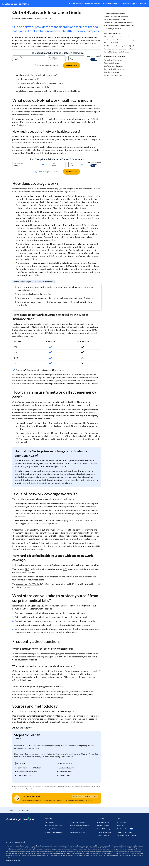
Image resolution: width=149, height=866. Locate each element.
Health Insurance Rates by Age (114, 20)
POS (65, 569)
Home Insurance (92, 3)
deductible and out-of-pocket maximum (40, 474)
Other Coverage (128, 3)
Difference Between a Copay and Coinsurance (120, 37)
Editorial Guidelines (103, 825)
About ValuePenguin (103, 822)
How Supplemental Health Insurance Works (119, 49)
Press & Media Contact (104, 832)
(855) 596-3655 (33, 796)
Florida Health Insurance (113, 60)
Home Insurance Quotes (77, 832)
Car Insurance (75, 3)
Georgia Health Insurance (113, 75)
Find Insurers (71, 65)
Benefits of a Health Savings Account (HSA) (119, 46)
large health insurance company (36, 535)
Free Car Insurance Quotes (53, 832)
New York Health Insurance (113, 66)
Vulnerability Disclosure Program (127, 835)
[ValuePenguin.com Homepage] (15, 4)
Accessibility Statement (13, 860)
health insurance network (59, 119)
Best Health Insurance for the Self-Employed (119, 26)
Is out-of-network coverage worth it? (32, 87)
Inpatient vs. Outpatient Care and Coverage (119, 40)
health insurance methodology (69, 722)
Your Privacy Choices (123, 829)
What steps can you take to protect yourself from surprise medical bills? (48, 91)
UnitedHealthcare (36, 374)
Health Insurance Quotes (77, 829)
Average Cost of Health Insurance (116, 17)
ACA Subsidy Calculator (112, 29)
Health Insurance (110, 3)
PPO (32, 327)
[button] (27, 18)
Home (11, 810)
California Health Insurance (114, 69)
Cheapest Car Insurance (77, 822)
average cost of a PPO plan (28, 584)
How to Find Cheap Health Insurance (117, 52)
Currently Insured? (94, 56)
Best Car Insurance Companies (79, 825)
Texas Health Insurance (112, 63)
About (142, 3)
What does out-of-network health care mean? (36, 75)
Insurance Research (103, 835)
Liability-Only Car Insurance (53, 829)
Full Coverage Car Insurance (53, 825)
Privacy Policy (121, 825)
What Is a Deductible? (111, 43)
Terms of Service (122, 822)
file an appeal (48, 439)
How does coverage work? (27, 79)
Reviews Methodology (104, 829)
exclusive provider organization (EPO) (33, 333)
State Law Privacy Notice (124, 832)
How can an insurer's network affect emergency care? (39, 83)
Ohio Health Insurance (112, 72)
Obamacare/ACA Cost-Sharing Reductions (119, 23)
